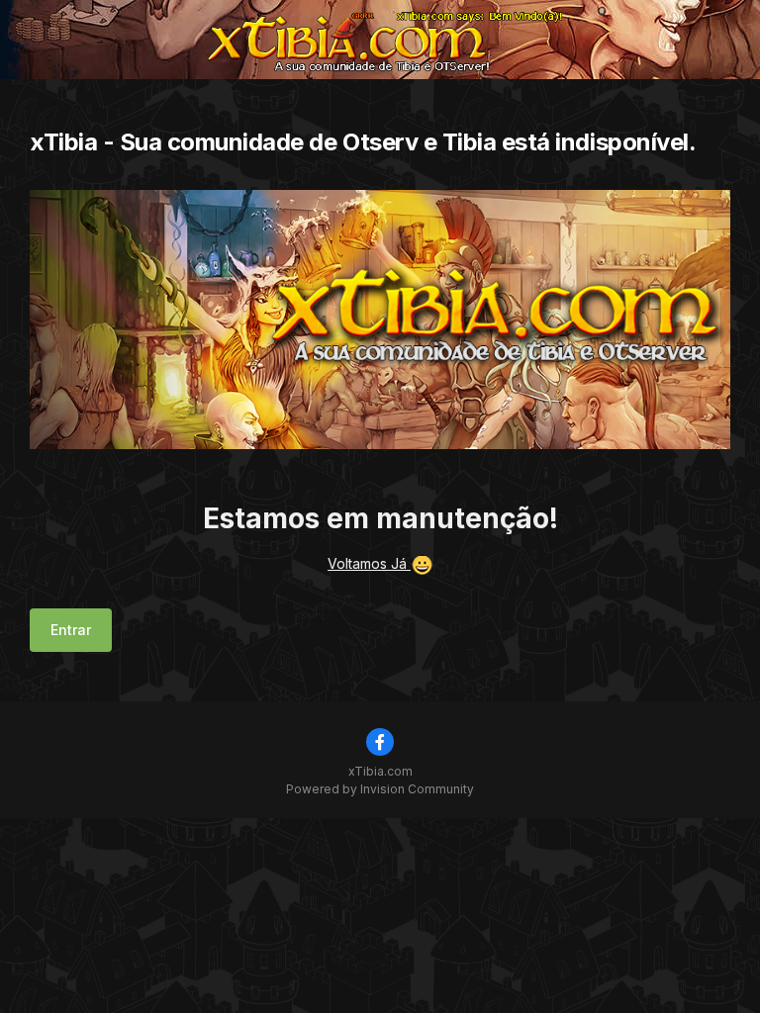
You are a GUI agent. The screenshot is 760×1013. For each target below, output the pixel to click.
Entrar (70, 629)
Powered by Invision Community (380, 789)
